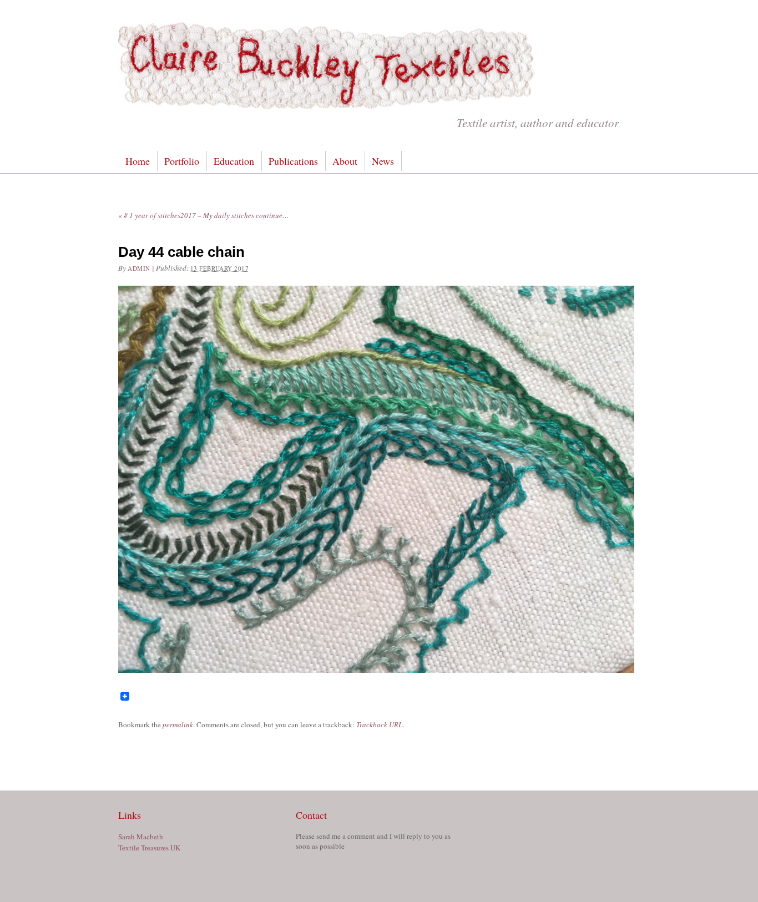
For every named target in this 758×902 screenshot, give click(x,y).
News (383, 161)
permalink (178, 724)
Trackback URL (379, 724)
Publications (293, 161)
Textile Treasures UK (149, 848)
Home (137, 161)
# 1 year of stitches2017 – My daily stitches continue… (203, 215)
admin (139, 268)
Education (234, 161)
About (344, 161)
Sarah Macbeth (140, 837)
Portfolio (181, 161)
